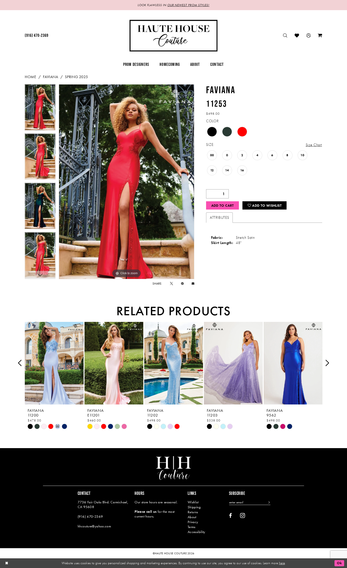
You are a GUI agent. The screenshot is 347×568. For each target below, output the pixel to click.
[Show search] (285, 35)
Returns (193, 512)
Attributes (219, 217)
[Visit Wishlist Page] (297, 35)
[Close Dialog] (7, 563)
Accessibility (196, 532)
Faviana (50, 76)
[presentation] (54, 363)
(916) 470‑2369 (90, 516)
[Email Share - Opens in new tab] (193, 283)
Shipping (194, 507)
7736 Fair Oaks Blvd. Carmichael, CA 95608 (103, 504)
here (282, 563)
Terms (191, 527)
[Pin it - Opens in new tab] (182, 283)
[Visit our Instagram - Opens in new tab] (242, 515)
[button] (308, 35)
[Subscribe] (268, 502)
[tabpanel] (40, 109)
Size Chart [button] (314, 144)
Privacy (193, 522)
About (192, 517)
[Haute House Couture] (174, 35)
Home (30, 76)
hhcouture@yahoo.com (94, 526)
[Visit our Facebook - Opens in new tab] (230, 515)
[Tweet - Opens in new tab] (171, 283)
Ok (339, 563)
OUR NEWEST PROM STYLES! (188, 5)
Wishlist (193, 502)
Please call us (146, 511)
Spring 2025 (76, 76)
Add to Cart (222, 205)
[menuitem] (36, 35)
